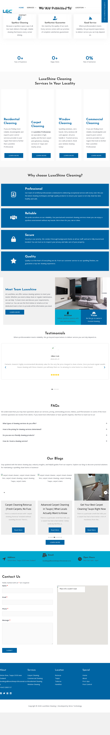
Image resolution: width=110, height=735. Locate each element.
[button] (105, 11)
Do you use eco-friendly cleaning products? (18, 435)
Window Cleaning (34, 684)
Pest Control (45, 7)
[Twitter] (4, 693)
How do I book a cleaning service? (15, 441)
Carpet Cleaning (33, 675)
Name (5, 586)
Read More (18, 530)
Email (4, 597)
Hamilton (58, 684)
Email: (51, 555)
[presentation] (5, 367)
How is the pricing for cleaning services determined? (22, 429)
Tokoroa (58, 681)
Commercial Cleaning (35, 678)
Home (21, 7)
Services (30, 7)
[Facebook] (1, 693)
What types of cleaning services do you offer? (20, 423)
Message (6, 620)
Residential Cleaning (35, 681)
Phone (5, 609)
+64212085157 (6, 687)
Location (79, 7)
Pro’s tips (59, 7)
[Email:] (45, 555)
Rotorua (58, 675)
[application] (35, 7)
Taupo (57, 678)
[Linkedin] (11, 693)
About (69, 7)
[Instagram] (7, 693)
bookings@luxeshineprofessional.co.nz (57, 561)
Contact (22, 15)
